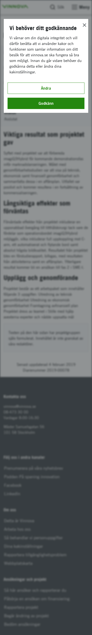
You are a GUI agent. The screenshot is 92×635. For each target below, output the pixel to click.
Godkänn (46, 103)
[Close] (84, 25)
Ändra (46, 88)
